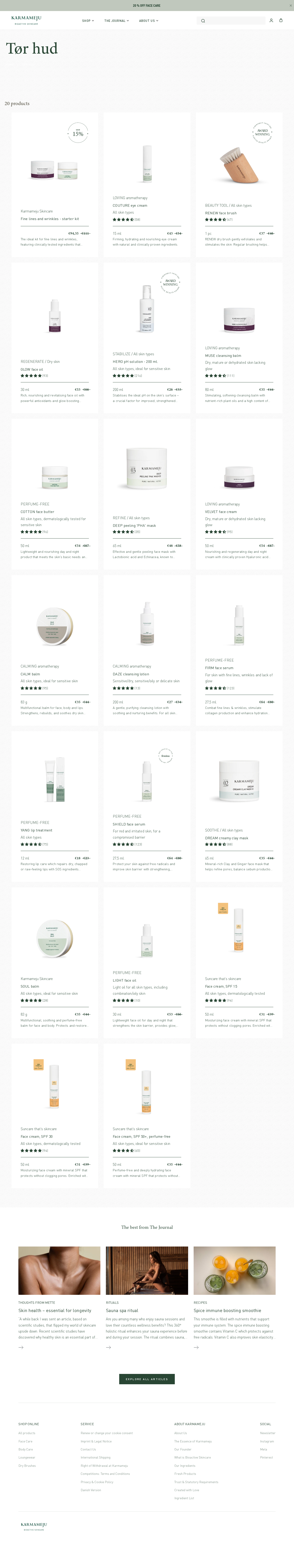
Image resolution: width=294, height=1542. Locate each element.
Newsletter (268, 1433)
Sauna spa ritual (122, 1310)
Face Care (25, 1441)
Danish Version (91, 1490)
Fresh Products (185, 1473)
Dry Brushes (27, 1465)
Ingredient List (184, 1498)
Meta (263, 1449)
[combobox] (231, 21)
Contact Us (88, 1449)
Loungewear (26, 1457)
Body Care (25, 1449)
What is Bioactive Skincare (192, 1457)
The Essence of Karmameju (193, 1441)
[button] (124, 219)
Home (10, 64)
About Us (180, 1433)
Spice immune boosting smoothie (227, 1310)
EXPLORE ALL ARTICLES (147, 1379)
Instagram (267, 1441)
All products (26, 1433)
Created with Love (186, 1490)
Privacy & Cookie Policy (97, 1482)
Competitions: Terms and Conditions (105, 1473)
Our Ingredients (184, 1465)
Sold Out (273, 858)
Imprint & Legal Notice (96, 1441)
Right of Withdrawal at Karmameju (104, 1465)
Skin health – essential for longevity (54, 1310)
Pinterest (266, 1457)
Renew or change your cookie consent (107, 1433)
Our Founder (183, 1449)
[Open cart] (281, 20)
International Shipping (95, 1457)
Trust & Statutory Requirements (196, 1482)
